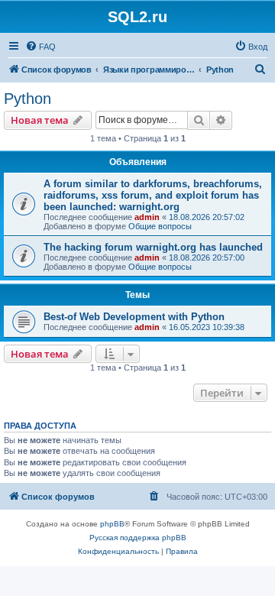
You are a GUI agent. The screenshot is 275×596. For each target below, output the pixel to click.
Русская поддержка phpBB (137, 537)
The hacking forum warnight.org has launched (153, 247)
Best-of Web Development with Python (134, 316)
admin (147, 217)
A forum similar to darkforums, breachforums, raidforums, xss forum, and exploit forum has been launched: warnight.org (153, 195)
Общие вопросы (160, 226)
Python (27, 98)
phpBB (112, 524)
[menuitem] (40, 46)
